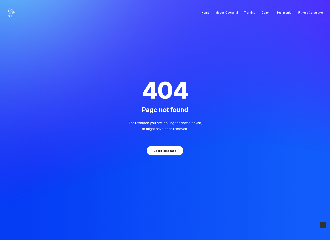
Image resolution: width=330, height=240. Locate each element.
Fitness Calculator (310, 12)
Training (249, 12)
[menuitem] (207, 12)
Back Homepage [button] (165, 150)
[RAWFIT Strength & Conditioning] (11, 12)
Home (205, 12)
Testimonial (284, 12)
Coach (265, 12)
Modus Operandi (226, 12)
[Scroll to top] (323, 225)
